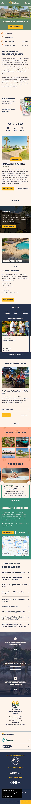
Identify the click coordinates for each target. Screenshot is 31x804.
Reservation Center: (11, 724)
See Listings (25, 45)
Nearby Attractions (24, 312)
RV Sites (8, 130)
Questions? (15, 722)
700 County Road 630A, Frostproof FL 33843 (16, 523)
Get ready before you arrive (11, 564)
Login (25, 3)
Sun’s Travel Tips (11, 567)
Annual (22, 130)
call (29, 3)
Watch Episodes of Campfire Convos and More (15, 683)
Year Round (25, 41)
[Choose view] (26, 551)
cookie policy (13, 793)
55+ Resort (8, 33)
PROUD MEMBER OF (15, 777)
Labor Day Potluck (9, 340)
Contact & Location (15, 508)
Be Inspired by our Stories (15, 663)
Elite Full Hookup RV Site (12, 164)
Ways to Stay (15, 124)
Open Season (9, 41)
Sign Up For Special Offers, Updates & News (15, 643)
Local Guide (15, 312)
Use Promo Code (9, 409)
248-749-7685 (21, 724)
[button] (8, 109)
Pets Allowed (9, 37)
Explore (15, 308)
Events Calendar (7, 312)
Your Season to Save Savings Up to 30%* (15, 392)
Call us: (11, 721)
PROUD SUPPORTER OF (15, 767)
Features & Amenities (10, 271)
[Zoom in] (26, 544)
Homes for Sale (10, 45)
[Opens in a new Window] (15, 782)
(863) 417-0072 (8, 526)
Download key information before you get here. (8, 102)
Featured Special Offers (15, 363)
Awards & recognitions (15, 755)
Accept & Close (7, 796)
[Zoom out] (26, 547)
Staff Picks (15, 464)
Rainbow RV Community (15, 22)
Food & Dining (7, 338)
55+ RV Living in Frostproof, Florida (12, 53)
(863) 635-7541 (17, 721)
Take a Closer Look (15, 432)
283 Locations (5, 166)
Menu (2, 3)
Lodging (15, 130)
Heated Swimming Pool (12, 261)
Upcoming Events (15, 319)
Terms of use (15, 555)
